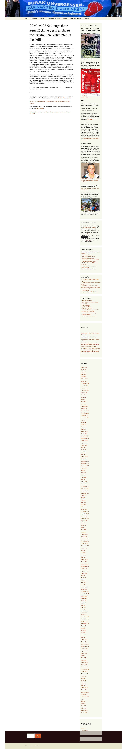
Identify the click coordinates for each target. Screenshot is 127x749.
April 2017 (83, 607)
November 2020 (85, 513)
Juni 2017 (83, 603)
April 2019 (83, 555)
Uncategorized (84, 730)
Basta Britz (84, 303)
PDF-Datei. (90, 119)
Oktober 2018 (84, 568)
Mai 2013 (83, 703)
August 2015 (84, 653)
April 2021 (83, 502)
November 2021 (85, 488)
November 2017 (85, 593)
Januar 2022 (84, 484)
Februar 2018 (84, 587)
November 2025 (85, 385)
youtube (86, 189)
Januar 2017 (84, 614)
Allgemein (83, 728)
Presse (65, 18)
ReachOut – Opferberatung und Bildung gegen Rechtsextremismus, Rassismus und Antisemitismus (90, 287)
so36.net (94, 227)
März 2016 (83, 637)
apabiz (83, 281)
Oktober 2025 (84, 388)
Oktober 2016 (84, 621)
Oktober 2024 (84, 415)
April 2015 (83, 657)
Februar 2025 (84, 406)
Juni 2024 (83, 422)
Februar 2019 (84, 559)
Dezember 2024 (85, 410)
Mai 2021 (83, 500)
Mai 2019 (83, 552)
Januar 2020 (84, 536)
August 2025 (84, 392)
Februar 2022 (84, 481)
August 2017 (84, 600)
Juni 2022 (83, 472)
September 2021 (85, 493)
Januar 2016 (84, 641)
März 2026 (83, 376)
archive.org (83, 188)
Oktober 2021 (84, 491)
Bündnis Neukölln (86, 305)
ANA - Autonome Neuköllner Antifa (90, 302)
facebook (94, 188)
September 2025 (85, 390)
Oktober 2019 (84, 543)
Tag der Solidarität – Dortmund (89, 269)
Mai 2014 (83, 683)
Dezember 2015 (85, 644)
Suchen (38, 736)
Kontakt (89, 233)
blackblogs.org (86, 227)
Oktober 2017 (84, 596)
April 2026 (83, 374)
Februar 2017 (84, 612)
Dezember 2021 (85, 486)
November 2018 (85, 566)
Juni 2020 (83, 525)
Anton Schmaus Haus (87, 300)
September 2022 (85, 465)
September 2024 (85, 417)
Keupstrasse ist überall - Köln (88, 261)
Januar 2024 (84, 433)
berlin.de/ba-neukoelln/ (64, 97)
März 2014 (83, 685)
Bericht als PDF (40, 108)
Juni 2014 (83, 680)
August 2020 (84, 520)
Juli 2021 (83, 497)
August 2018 (84, 573)
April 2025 (83, 401)
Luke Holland (34, 18)
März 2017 (83, 609)
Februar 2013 (84, 710)
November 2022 (85, 463)
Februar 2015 (84, 662)
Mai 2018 (83, 580)
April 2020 (83, 529)
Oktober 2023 (84, 440)
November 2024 (85, 413)
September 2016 (85, 623)
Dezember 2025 (85, 383)
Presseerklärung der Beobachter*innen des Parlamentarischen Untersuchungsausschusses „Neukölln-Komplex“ (90, 344)
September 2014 (85, 673)
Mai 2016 (83, 632)
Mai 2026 (83, 372)
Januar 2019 (84, 561)
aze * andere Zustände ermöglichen (90, 279)
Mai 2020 (83, 527)
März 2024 (83, 429)
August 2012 (84, 712)
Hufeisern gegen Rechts (87, 308)
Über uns (86, 18)
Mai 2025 (83, 399)
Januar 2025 (84, 408)
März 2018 (83, 584)
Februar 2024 (84, 431)
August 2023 (84, 445)
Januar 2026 (84, 381)
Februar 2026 (84, 378)
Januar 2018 (84, 589)
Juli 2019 (83, 550)
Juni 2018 (83, 577)
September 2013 (85, 696)
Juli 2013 (83, 701)
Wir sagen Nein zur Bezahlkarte (89, 291)
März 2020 (83, 532)
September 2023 (85, 442)
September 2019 (85, 545)
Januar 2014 (84, 689)
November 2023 (85, 438)
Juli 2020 (83, 523)
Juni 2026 (83, 369)
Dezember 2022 (85, 461)
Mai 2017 (83, 605)
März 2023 (83, 454)
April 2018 (83, 582)
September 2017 (85, 598)
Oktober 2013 (84, 694)
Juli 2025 (83, 394)
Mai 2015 (83, 655)
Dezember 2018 (85, 564)
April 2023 (83, 452)
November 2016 (85, 619)
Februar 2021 (84, 507)
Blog (26, 18)
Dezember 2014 (85, 667)
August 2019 (84, 548)
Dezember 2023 (85, 436)
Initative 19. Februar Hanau (88, 256)
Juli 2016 (83, 628)
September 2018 (85, 571)
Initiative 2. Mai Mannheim (88, 258)
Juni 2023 (83, 449)
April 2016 (83, 635)
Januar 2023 (84, 459)
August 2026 (84, 367)
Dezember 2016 (85, 616)
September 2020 (85, 518)
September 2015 (85, 651)
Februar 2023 (84, 456)
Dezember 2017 (85, 591)
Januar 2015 (84, 664)
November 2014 (85, 669)
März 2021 (83, 504)
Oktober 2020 (84, 516)
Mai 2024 (83, 424)
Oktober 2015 (84, 648)
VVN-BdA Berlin (85, 290)
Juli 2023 (83, 447)
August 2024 (84, 420)
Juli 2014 (83, 678)
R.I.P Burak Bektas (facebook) (89, 313)
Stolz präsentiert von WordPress (32, 746)
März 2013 (83, 708)
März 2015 (83, 660)
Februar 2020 (84, 534)
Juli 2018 (83, 575)
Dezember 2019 (85, 539)
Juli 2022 (83, 470)
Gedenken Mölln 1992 (87, 255)
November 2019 (85, 541)
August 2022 (84, 468)
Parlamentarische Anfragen (53, 18)
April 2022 (83, 477)
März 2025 (83, 404)
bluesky (89, 188)
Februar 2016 (84, 639)
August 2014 (84, 676)
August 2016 (84, 625)
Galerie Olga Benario (87, 306)
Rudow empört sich (86, 314)
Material (42, 18)
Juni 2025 (83, 397)
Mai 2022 (83, 475)
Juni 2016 (83, 630)
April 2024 (83, 426)
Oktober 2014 (84, 671)
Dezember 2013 (85, 692)
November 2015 (85, 646)
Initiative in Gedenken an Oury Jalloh (90, 259)
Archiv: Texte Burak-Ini (75, 18)
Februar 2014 (84, 687)
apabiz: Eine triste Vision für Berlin (89, 337)
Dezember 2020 (85, 511)
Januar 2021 (84, 509)
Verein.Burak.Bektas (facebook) (89, 316)
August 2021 (84, 495)
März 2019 (83, 557)
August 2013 (84, 699)
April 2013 (83, 705)
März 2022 (83, 479)
